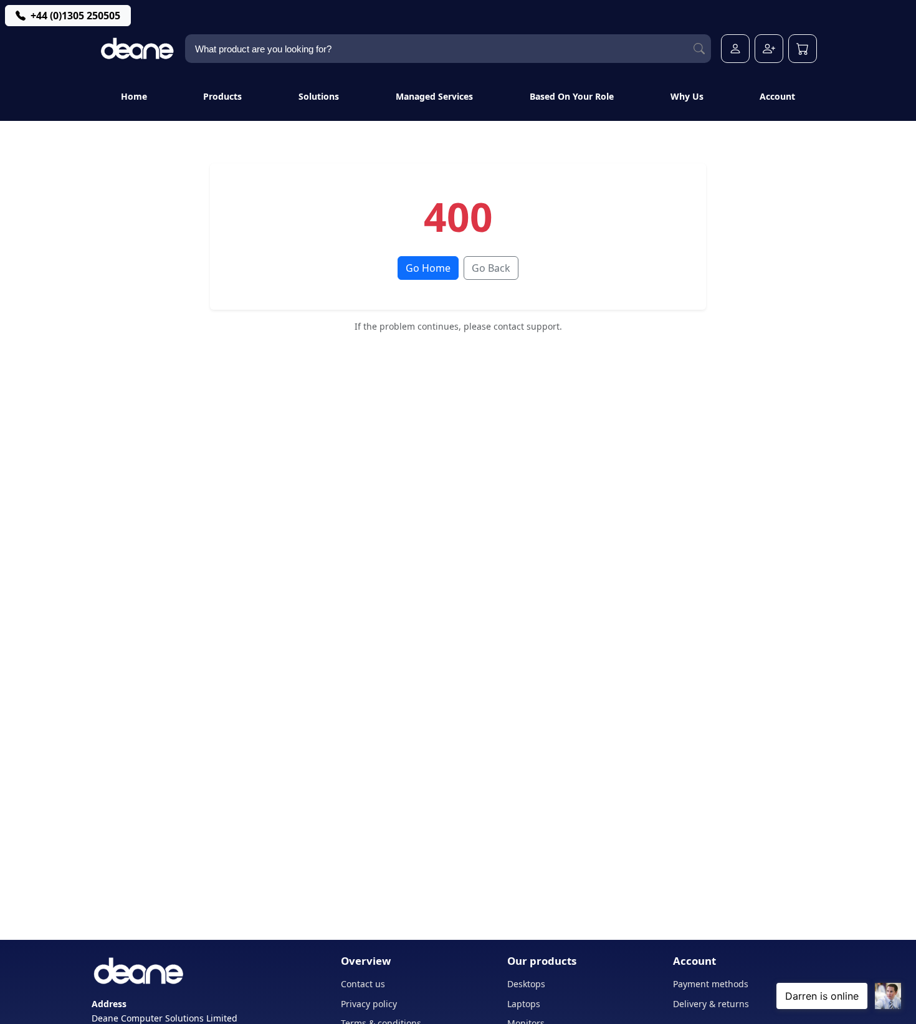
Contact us (363, 984)
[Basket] (802, 48)
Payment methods (710, 984)
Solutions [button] (318, 96)
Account (777, 96)
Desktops (526, 984)
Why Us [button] (687, 96)
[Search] (699, 49)
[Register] (769, 48)
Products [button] (222, 96)
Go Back (491, 268)
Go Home (428, 268)
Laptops (523, 1004)
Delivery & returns (711, 1004)
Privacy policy (369, 1004)
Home (134, 96)
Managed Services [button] (434, 96)
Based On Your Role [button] (572, 96)
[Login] (735, 48)
